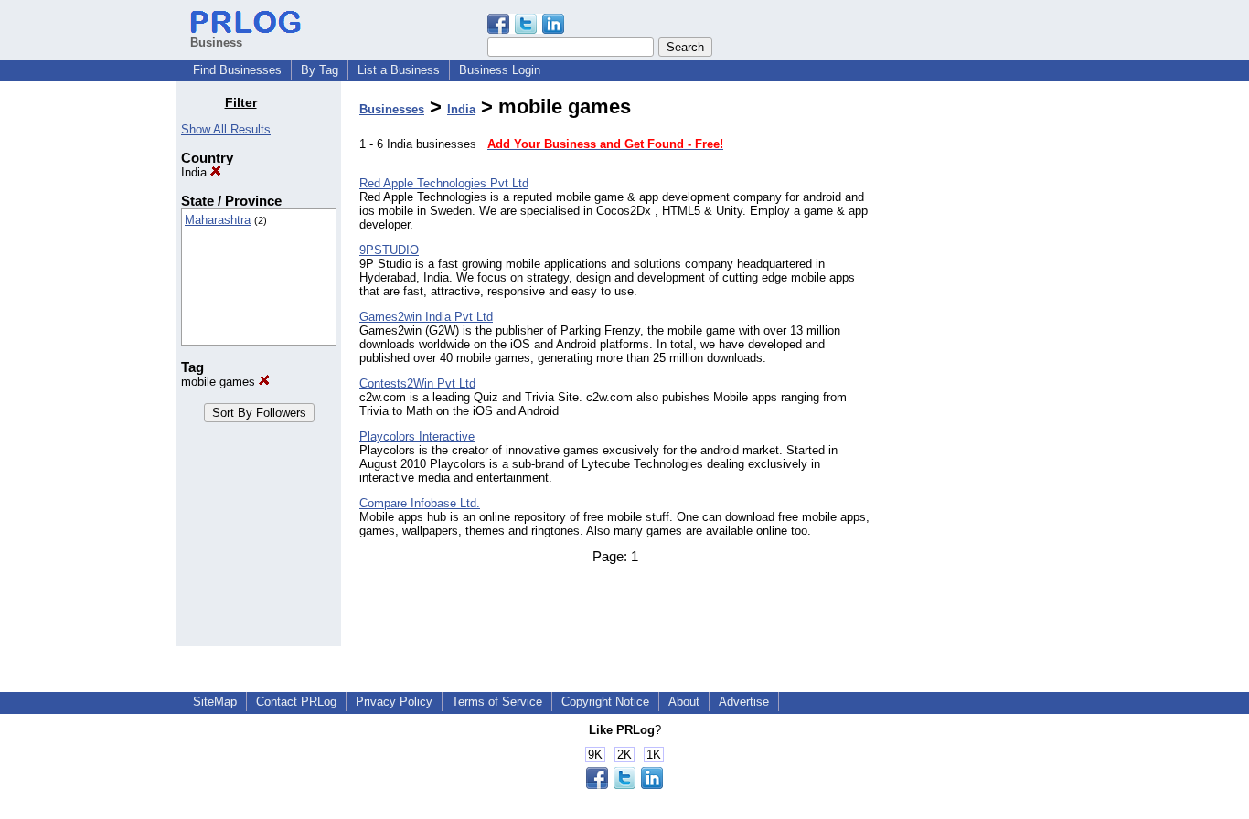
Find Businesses (237, 70)
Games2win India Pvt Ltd (426, 317)
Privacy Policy (394, 701)
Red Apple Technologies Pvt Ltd (443, 183)
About (683, 701)
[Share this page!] (525, 30)
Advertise (744, 701)
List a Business (399, 70)
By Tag (319, 70)
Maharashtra (218, 220)
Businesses (391, 109)
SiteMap (215, 701)
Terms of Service (497, 701)
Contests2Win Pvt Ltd (417, 383)
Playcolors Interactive (417, 436)
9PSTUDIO (389, 250)
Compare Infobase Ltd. (419, 503)
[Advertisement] (979, 369)
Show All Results (226, 129)
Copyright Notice (605, 701)
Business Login (499, 70)
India (195, 172)
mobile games (220, 381)
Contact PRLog (296, 701)
